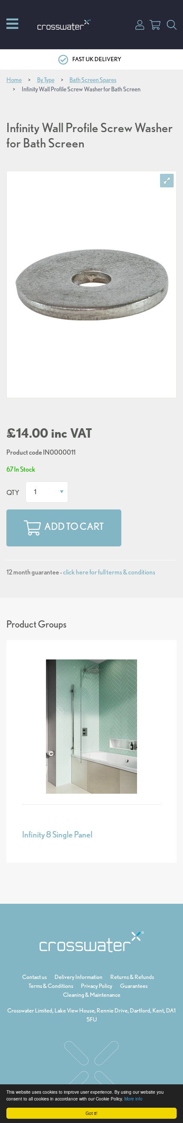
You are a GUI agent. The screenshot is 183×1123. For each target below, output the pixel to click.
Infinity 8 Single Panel (57, 834)
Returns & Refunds (132, 976)
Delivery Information (78, 976)
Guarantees (134, 985)
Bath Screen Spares (92, 80)
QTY (12, 493)
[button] (139, 24)
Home (14, 80)
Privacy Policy (96, 985)
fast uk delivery (96, 59)
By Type (45, 80)
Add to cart (74, 526)
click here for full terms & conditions (109, 572)
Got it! (91, 1113)
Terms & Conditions (51, 985)
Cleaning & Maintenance (91, 994)
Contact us (34, 976)
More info (133, 1098)
